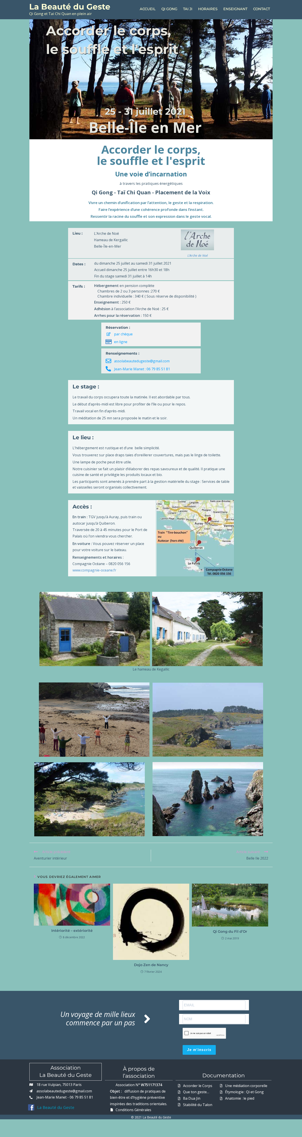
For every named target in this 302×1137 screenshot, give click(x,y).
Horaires (208, 9)
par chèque (123, 334)
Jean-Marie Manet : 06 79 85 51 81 (142, 369)
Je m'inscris (199, 1050)
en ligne (120, 341)
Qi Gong (169, 9)
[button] (154, 333)
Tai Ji (187, 9)
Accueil (148, 9)
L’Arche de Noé (197, 255)
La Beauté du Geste (69, 6)
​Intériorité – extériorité (72, 931)
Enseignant (235, 9)
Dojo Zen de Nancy (151, 965)
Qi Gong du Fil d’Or (230, 931)
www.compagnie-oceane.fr (94, 570)
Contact (261, 9)
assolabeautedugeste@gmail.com (142, 361)
